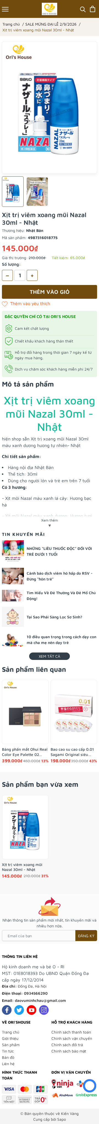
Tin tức (8, 1051)
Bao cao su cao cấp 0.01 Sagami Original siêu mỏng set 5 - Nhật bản (72, 752)
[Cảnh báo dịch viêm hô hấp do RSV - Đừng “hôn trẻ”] (13, 576)
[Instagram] (44, 1010)
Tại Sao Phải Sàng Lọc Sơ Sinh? (54, 617)
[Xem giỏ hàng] (92, 9)
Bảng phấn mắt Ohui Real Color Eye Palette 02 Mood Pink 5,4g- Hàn (25, 752)
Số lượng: (11, 264)
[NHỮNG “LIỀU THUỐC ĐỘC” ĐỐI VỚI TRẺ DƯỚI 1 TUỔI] (13, 551)
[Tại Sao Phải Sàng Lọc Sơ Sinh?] (13, 617)
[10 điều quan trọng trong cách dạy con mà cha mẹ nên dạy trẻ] (13, 639)
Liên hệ (8, 1063)
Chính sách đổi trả (67, 1044)
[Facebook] (7, 1010)
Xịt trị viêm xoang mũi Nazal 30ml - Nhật (22, 867)
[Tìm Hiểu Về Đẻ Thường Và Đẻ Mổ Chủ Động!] (13, 595)
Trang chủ (10, 1032)
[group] (49, 107)
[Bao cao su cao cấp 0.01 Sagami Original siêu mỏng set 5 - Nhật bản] (74, 712)
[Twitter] (19, 1010)
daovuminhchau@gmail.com (40, 1000)
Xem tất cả (49, 656)
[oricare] (49, 9)
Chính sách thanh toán (71, 1032)
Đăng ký (86, 935)
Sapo (61, 1119)
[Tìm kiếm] (83, 9)
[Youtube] (31, 1010)
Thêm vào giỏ (50, 292)
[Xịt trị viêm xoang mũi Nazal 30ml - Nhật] (25, 827)
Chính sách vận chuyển (71, 1038)
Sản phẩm (11, 1044)
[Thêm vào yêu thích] (26, 303)
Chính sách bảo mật (68, 1051)
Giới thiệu (10, 1038)
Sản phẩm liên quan (34, 669)
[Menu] (5, 9)
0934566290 (36, 993)
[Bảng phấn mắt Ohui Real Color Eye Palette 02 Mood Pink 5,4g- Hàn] (25, 712)
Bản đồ (8, 1057)
